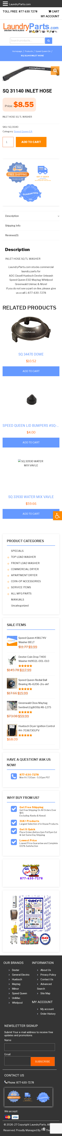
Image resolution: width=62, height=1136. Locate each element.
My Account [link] (50, 16)
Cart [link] (55, 11)
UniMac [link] (16, 998)
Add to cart (31, 142)
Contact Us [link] (46, 979)
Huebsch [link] (17, 979)
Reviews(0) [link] (11, 235)
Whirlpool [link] (17, 1002)
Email (7, 1054)
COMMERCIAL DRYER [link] (25, 569)
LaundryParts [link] (38, 1124)
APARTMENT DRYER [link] (24, 575)
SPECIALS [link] (17, 550)
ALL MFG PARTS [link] (21, 593)
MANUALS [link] (17, 599)
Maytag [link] (16, 984)
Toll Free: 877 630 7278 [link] (20, 11)
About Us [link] (45, 970)
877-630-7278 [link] (29, 774)
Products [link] (29, 51)
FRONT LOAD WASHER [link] (25, 563)
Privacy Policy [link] (48, 974)
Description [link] (12, 216)
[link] (57, 515)
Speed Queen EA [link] (42, 51)
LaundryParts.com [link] (20, 4)
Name (7, 1040)
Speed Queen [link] (19, 993)
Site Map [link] (45, 993)
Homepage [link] (17, 51)
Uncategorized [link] (20, 605)
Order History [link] (47, 1013)
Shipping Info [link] (12, 225)
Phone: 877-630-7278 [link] (20, 1082)
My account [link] (47, 1009)
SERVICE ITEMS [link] (21, 587)
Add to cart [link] (31, 371)
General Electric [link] (21, 974)
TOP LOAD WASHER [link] (23, 557)
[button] (55, 70)
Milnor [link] (15, 988)
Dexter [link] (15, 970)
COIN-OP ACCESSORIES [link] (26, 581)
